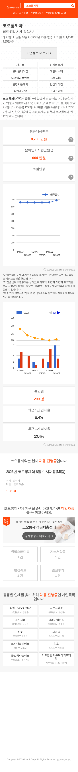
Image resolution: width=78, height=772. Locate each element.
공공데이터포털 (69, 270)
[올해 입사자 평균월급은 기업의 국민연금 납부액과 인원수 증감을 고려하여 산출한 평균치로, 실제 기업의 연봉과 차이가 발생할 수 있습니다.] (70, 158)
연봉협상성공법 (56, 12)
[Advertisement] (39, 714)
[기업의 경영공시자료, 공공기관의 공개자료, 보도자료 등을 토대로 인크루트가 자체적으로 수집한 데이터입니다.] (70, 177)
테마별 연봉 (20, 12)
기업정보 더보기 (39, 53)
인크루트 (58, 270)
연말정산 (37, 12)
